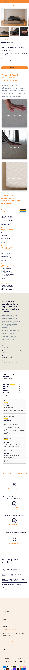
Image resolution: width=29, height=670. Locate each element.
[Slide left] (20, 24)
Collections (6, 611)
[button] (2, 5)
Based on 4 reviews (8, 378)
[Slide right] (24, 24)
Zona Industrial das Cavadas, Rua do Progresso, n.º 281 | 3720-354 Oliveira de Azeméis (14, 641)
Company (5, 603)
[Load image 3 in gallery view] (24, 31)
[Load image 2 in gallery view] (14, 31)
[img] (14, 405)
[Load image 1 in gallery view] (4, 31)
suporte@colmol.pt (11, 629)
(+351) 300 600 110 (9, 633)
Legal (4, 619)
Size (2, 58)
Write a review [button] (14, 380)
